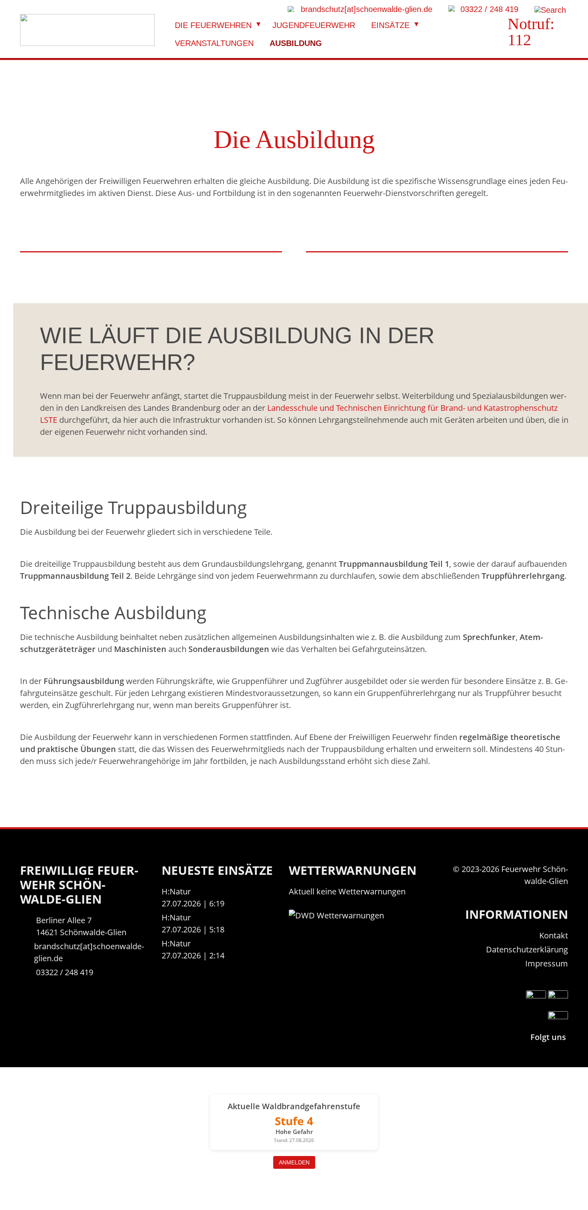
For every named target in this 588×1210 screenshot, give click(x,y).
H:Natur (176, 891)
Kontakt (553, 935)
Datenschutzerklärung (527, 949)
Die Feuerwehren (213, 25)
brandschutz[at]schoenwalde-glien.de (89, 952)
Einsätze (390, 25)
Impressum (546, 963)
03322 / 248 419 (64, 972)
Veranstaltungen (214, 43)
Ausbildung (296, 43)
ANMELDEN (294, 1162)
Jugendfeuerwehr (313, 25)
